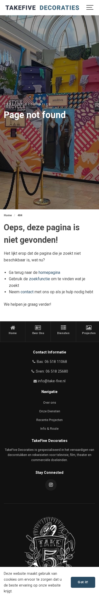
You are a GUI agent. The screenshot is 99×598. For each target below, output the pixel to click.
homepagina (49, 272)
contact (27, 291)
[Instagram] (51, 485)
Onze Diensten (49, 411)
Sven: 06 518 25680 (51, 371)
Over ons (49, 402)
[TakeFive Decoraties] (42, 7)
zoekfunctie (39, 278)
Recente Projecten (49, 420)
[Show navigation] (90, 7)
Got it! (83, 582)
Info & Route (49, 428)
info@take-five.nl (51, 381)
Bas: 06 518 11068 (51, 362)
